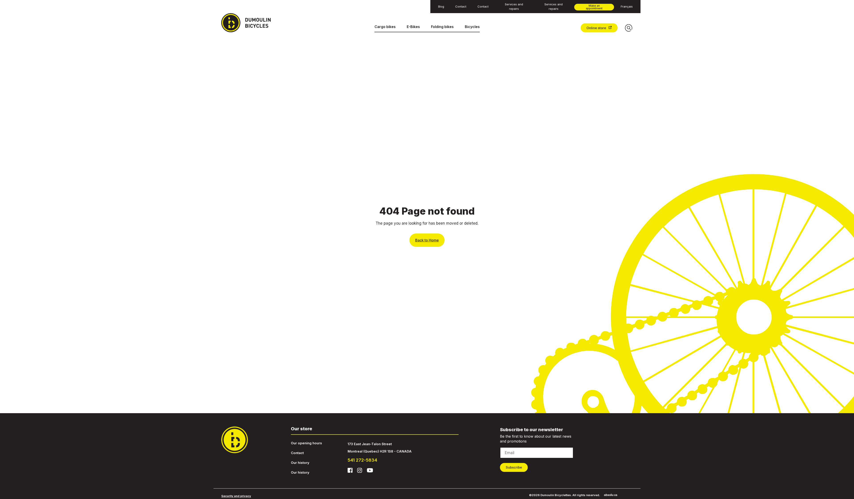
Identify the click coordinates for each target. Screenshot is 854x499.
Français (627, 6)
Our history (300, 463)
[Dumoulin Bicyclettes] (249, 22)
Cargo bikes (385, 26)
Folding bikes (442, 26)
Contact (297, 453)
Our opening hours (306, 443)
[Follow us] (350, 470)
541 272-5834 (362, 460)
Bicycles (472, 26)
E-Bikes (413, 26)
